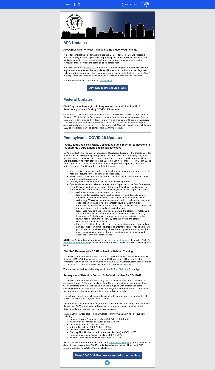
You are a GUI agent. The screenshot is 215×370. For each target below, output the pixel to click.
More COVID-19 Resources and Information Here (107, 355)
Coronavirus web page (120, 342)
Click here (124, 269)
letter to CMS (90, 67)
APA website (106, 80)
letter (132, 73)
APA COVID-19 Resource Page (107, 88)
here (102, 127)
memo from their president (76, 242)
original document (121, 240)
